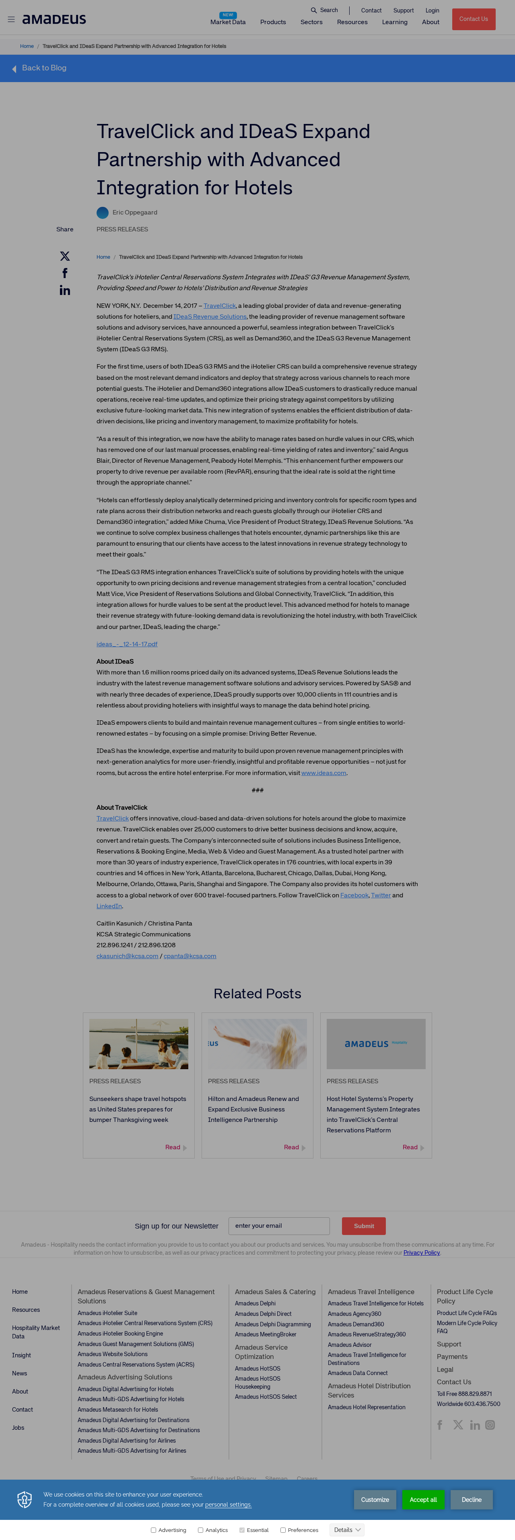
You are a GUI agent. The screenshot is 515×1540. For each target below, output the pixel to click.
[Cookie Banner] (257, 1510)
